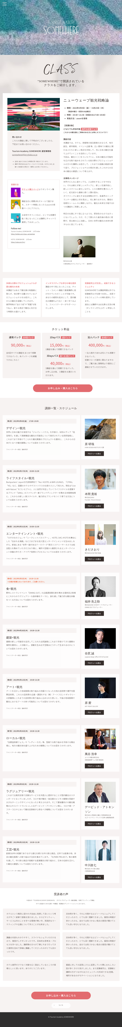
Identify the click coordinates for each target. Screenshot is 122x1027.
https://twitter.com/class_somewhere (23, 234)
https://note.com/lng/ (18, 242)
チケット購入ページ (30, 189)
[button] (4, 4)
